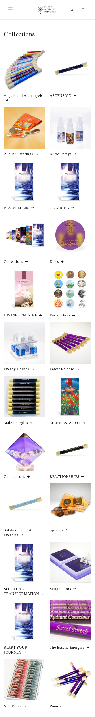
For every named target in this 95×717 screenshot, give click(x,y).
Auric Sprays (61, 154)
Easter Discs (60, 315)
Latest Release (62, 369)
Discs (54, 262)
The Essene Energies (67, 647)
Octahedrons (14, 476)
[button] (10, 7)
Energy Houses (16, 369)
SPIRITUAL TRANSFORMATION (21, 591)
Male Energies (16, 423)
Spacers (56, 530)
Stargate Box (60, 589)
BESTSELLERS (16, 208)
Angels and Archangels (23, 95)
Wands (55, 706)
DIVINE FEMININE (20, 315)
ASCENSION (60, 95)
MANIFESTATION (65, 423)
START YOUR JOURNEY (15, 649)
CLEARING (59, 208)
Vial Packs (12, 706)
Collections (13, 262)
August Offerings (18, 154)
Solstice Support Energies (18, 532)
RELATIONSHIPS (64, 476)
